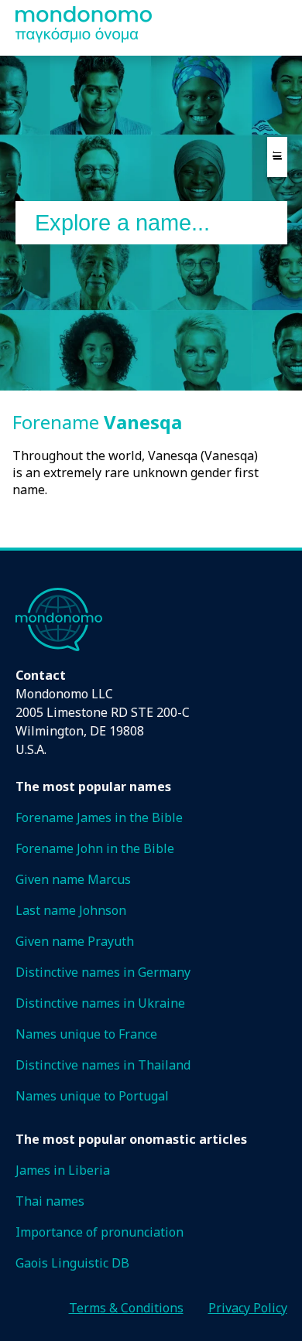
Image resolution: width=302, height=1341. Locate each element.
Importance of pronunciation (99, 1231)
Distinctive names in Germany (102, 972)
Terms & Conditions (126, 1307)
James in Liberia (62, 1170)
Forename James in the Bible (99, 817)
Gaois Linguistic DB (72, 1262)
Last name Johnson (70, 910)
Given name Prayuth (74, 941)
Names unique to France (86, 1033)
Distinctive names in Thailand (102, 1064)
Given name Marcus (73, 879)
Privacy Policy (247, 1307)
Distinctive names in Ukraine (100, 1003)
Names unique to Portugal (92, 1095)
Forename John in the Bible (94, 848)
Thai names (49, 1201)
